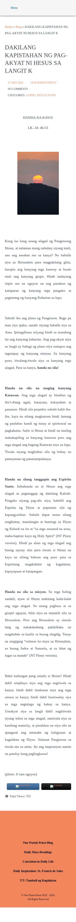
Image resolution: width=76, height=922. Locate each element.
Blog (19, 27)
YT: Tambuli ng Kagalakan (38, 880)
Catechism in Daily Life (38, 861)
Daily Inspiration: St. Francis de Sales (38, 871)
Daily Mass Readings (38, 852)
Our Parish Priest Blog (38, 842)
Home (8, 27)
